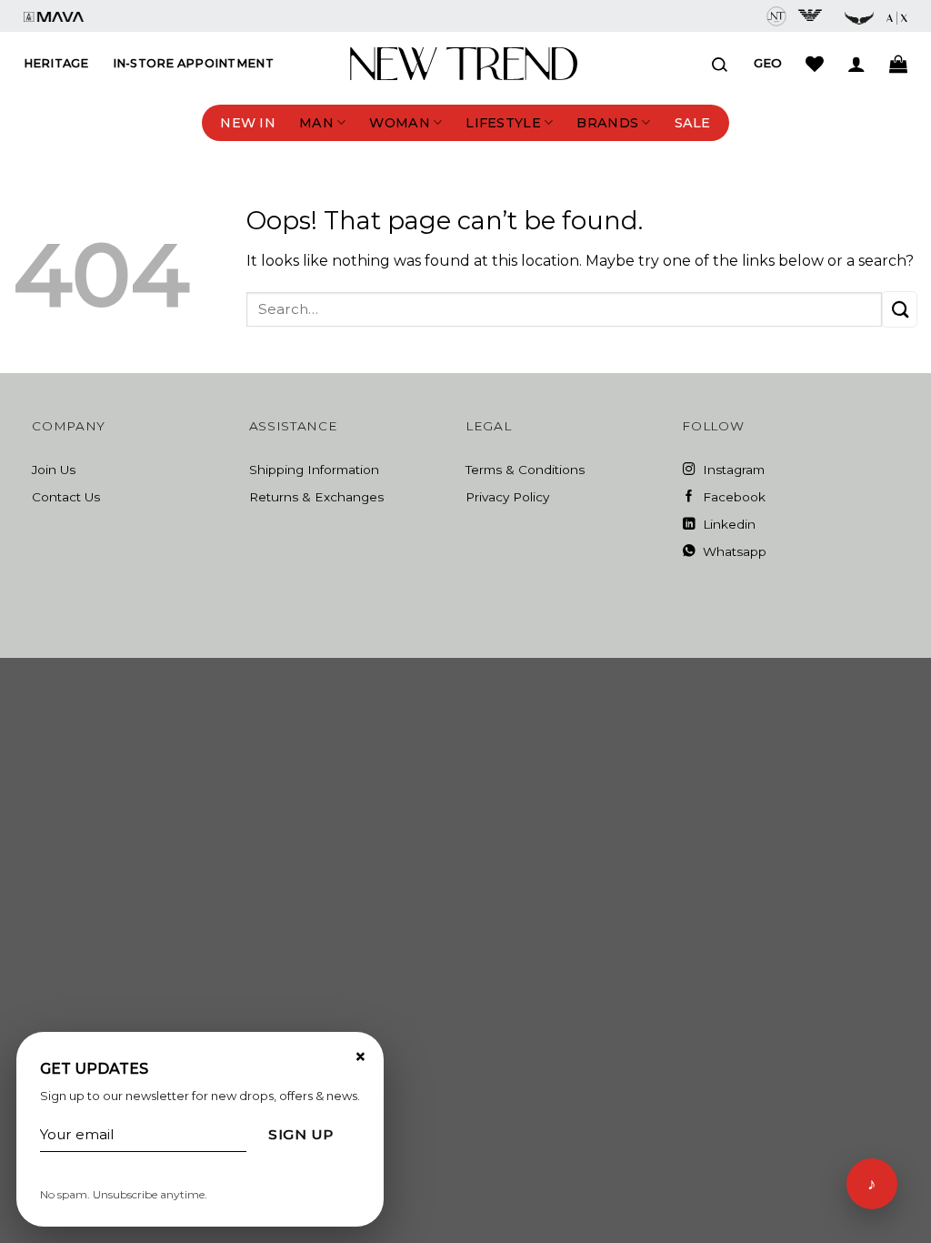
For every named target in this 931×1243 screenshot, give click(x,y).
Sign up (300, 1134)
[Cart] (898, 64)
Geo (768, 63)
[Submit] (899, 309)
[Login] (856, 64)
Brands (607, 123)
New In (247, 123)
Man (316, 123)
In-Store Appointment (193, 63)
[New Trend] (463, 63)
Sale (693, 123)
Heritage (56, 63)
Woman (399, 123)
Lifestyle (503, 123)
